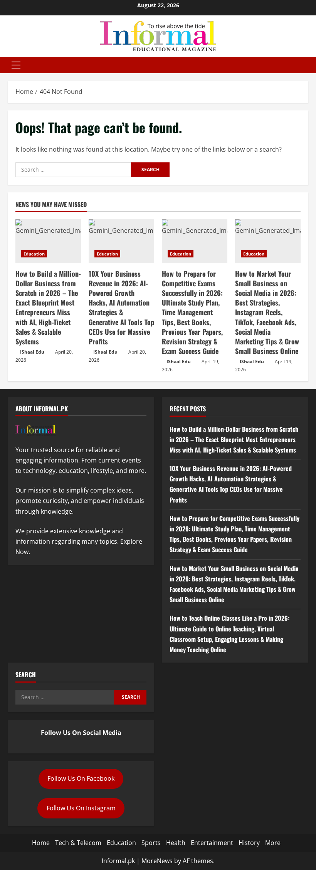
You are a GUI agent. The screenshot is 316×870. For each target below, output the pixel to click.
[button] (16, 65)
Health (175, 842)
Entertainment (212, 842)
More (273, 842)
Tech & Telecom (78, 842)
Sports (151, 842)
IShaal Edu (32, 352)
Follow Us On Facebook (80, 778)
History (249, 842)
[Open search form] (306, 65)
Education (34, 254)
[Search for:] (73, 169)
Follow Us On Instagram (81, 808)
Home (41, 842)
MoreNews (157, 861)
